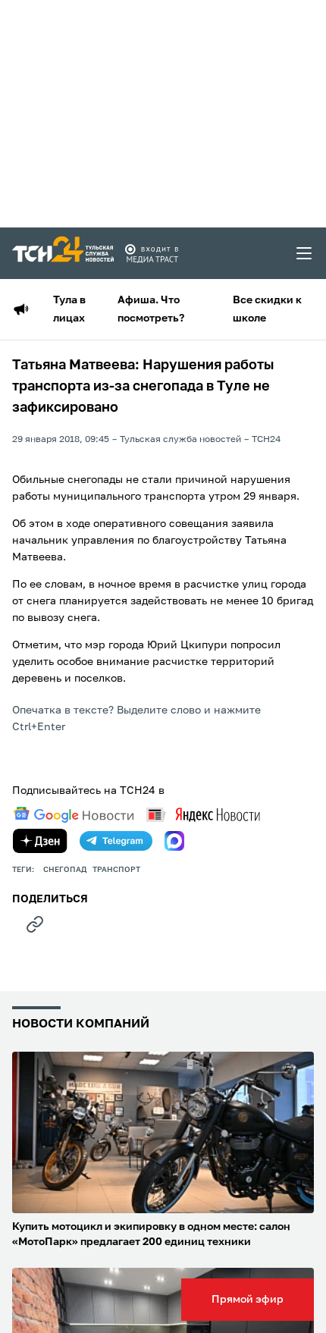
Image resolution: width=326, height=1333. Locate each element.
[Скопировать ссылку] (35, 924)
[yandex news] (203, 815)
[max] (174, 841)
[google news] (73, 815)
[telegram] (116, 841)
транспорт (116, 870)
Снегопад (64, 870)
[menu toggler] (305, 253)
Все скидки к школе (267, 309)
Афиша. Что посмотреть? (151, 309)
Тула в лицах (69, 309)
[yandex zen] (40, 841)
